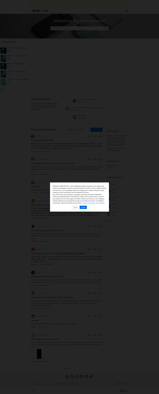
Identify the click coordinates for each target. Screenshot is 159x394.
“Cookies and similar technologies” (93, 203)
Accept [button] (83, 207)
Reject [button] (76, 207)
